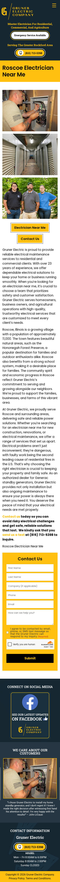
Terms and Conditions (38, 878)
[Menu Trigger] (54, 5)
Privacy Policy (16, 878)
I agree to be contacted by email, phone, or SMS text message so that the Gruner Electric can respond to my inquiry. (30, 632)
